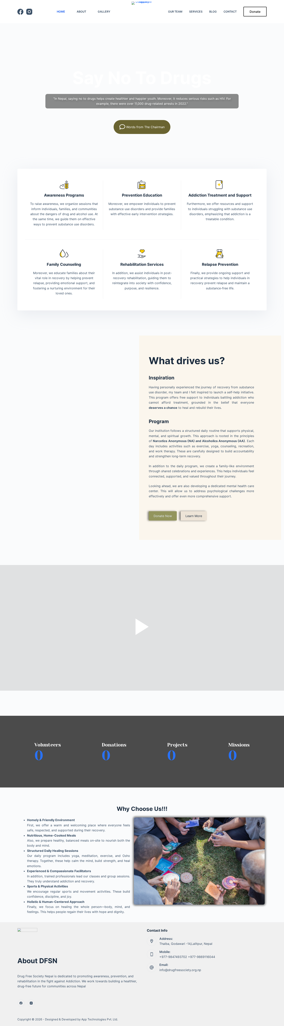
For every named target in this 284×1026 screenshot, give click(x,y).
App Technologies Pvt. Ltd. (99, 1019)
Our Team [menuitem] (175, 11)
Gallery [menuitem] (104, 11)
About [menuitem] (81, 11)
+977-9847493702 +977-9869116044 (187, 957)
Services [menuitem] (195, 11)
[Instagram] (29, 12)
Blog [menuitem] (213, 11)
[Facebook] (20, 12)
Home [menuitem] (61, 11)
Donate (255, 12)
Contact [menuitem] (230, 11)
